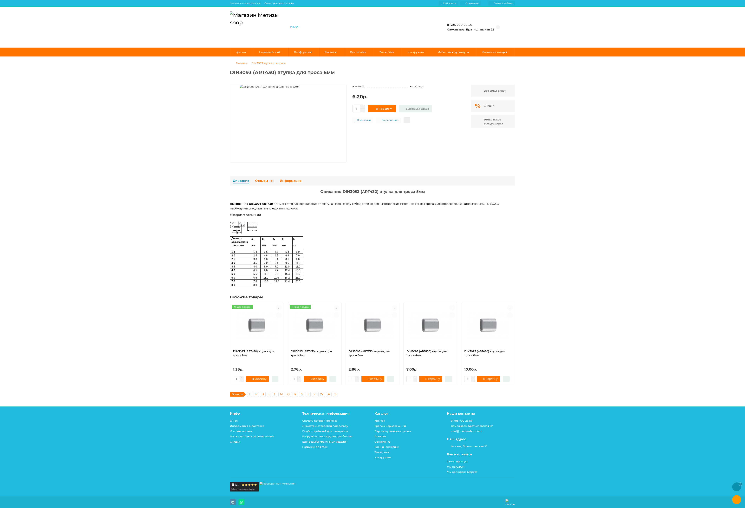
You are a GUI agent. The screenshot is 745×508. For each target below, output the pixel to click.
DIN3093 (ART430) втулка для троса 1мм (253, 353)
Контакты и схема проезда (245, 3)
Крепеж (241, 52)
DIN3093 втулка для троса (268, 63)
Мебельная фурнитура (453, 52)
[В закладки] (279, 308)
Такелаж (331, 52)
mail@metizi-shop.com (466, 431)
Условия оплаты (241, 431)
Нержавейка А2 (270, 52)
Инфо (235, 413)
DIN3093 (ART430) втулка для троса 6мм (484, 353)
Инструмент (415, 52)
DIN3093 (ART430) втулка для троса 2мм (311, 353)
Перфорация (303, 52)
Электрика (386, 52)
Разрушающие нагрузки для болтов (327, 436)
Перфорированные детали (392, 431)
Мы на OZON (455, 466)
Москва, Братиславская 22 (469, 446)
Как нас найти (459, 454)
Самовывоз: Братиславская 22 (472, 425)
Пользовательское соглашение (252, 436)
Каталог (381, 413)
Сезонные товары (494, 52)
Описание (241, 181)
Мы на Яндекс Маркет (462, 471)
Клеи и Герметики (386, 446)
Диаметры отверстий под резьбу (325, 425)
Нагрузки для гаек (314, 446)
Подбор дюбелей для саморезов (325, 431)
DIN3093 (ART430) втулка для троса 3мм (369, 353)
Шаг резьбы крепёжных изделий (324, 441)
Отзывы (263, 181)
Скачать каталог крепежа (279, 3)
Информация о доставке (247, 425)
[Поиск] (428, 27)
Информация (290, 181)
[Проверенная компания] (277, 490)
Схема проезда (457, 461)
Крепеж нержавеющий (390, 425)
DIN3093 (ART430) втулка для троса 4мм (427, 353)
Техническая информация (326, 413)
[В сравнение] (279, 315)
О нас (234, 420)
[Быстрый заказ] (275, 379)
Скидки (235, 441)
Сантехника (358, 52)
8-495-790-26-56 (461, 420)
